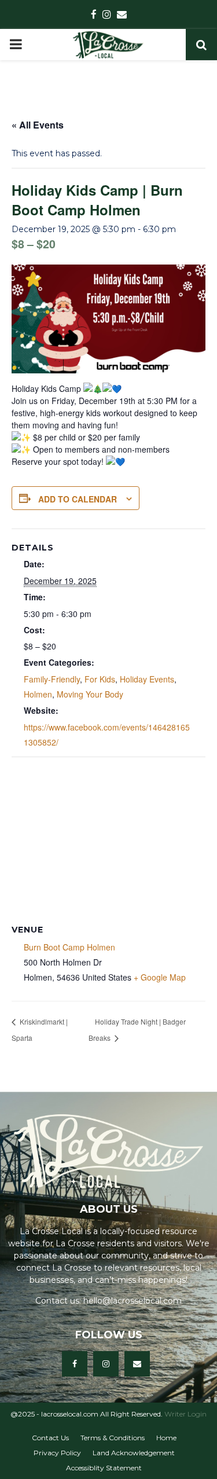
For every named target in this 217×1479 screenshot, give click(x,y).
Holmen (38, 694)
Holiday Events (147, 679)
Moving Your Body (90, 694)
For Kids (99, 679)
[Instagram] (106, 1364)
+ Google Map (160, 977)
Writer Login (185, 1414)
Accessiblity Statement (104, 1467)
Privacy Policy (57, 1452)
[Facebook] (74, 1364)
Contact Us (50, 1437)
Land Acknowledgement (134, 1452)
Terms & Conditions (112, 1437)
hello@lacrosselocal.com (132, 1300)
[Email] (137, 1364)
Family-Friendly (52, 679)
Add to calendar (77, 499)
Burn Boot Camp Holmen (69, 947)
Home (166, 1437)
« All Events (38, 124)
